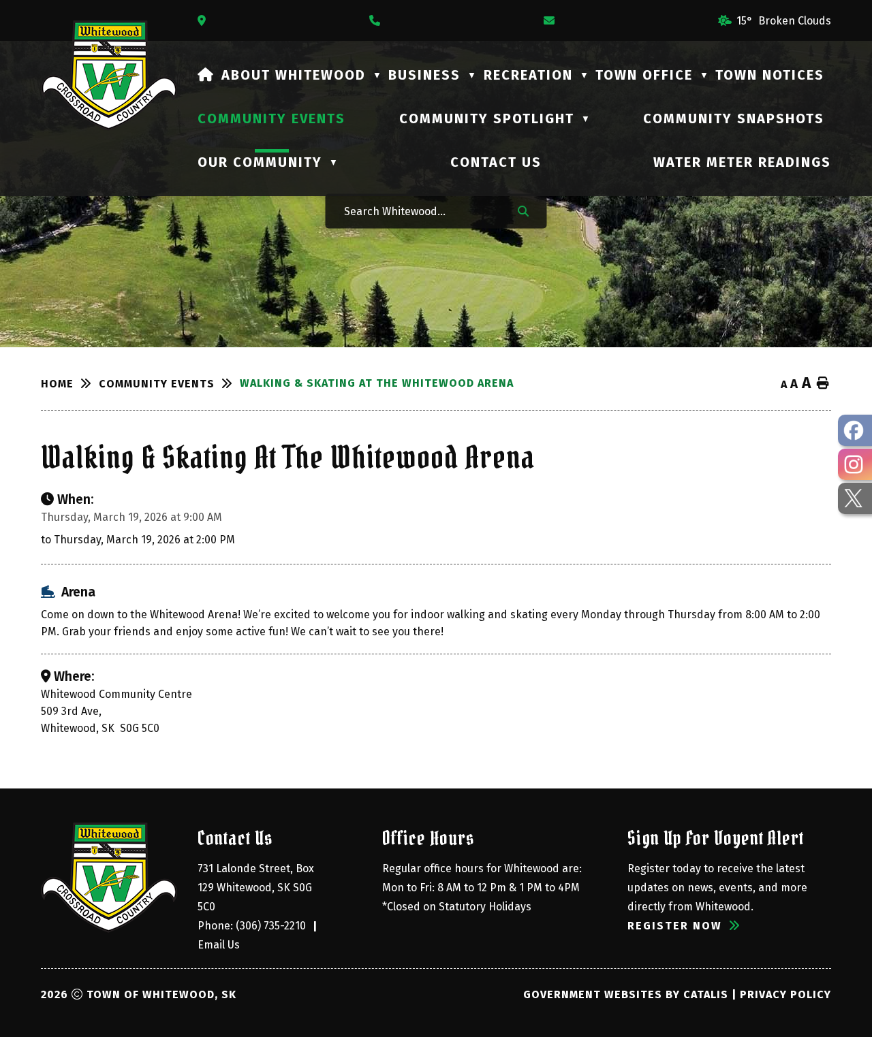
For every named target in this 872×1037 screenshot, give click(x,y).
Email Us (219, 944)
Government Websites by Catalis (625, 994)
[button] (523, 210)
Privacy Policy (785, 994)
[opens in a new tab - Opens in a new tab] (855, 430)
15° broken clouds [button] (783, 20)
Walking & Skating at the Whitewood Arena (377, 383)
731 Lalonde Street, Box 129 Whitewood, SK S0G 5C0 (257, 887)
